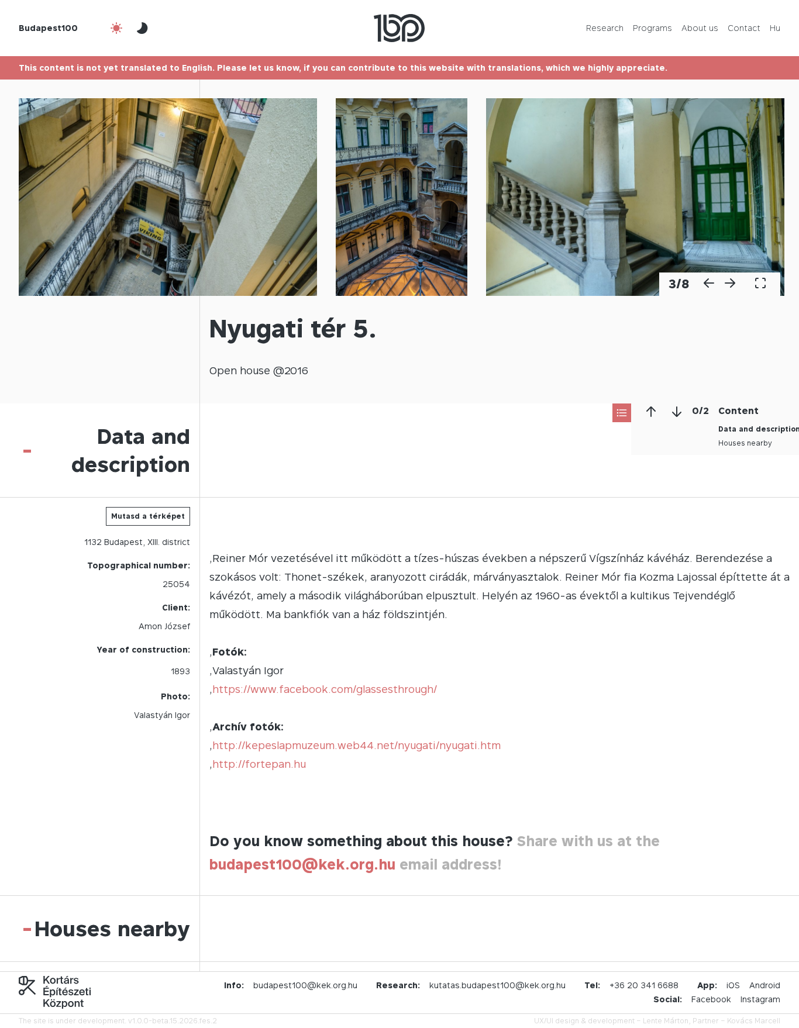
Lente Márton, (667, 1020)
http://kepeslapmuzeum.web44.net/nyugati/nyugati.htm (356, 745)
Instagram (760, 999)
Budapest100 (48, 28)
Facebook (711, 999)
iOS (733, 985)
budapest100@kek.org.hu (302, 864)
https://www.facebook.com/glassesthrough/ (324, 689)
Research (605, 28)
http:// (228, 764)
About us (699, 28)
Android (764, 985)
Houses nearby (745, 443)
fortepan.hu (275, 764)
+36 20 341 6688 (644, 985)
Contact (744, 28)
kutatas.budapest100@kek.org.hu (497, 985)
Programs (652, 28)
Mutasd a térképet (148, 516)
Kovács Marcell (753, 1020)
